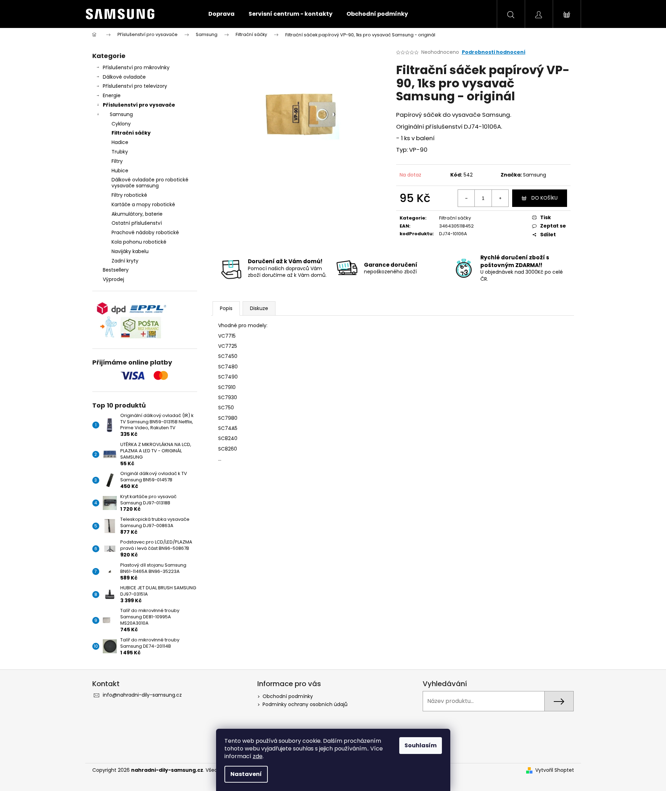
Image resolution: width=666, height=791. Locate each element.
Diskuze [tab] (259, 308)
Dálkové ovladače (124, 76)
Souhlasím (420, 745)
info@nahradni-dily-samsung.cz (142, 694)
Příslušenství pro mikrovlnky (136, 67)
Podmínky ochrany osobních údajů (305, 704)
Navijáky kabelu (130, 251)
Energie (112, 95)
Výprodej (113, 279)
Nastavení (246, 774)
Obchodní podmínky (288, 696)
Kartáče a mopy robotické (143, 204)
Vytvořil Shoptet (554, 770)
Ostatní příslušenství (137, 223)
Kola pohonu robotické (139, 241)
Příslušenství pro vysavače (139, 104)
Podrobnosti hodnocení (493, 52)
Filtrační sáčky (131, 132)
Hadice (120, 142)
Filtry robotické (129, 195)
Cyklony (121, 123)
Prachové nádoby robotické (145, 232)
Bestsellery (116, 269)
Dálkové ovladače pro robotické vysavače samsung (150, 182)
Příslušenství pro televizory (135, 85)
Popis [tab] (226, 308)
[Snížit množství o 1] (466, 198)
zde (258, 756)
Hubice (120, 170)
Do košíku (544, 197)
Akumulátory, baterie (137, 213)
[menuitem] (221, 14)
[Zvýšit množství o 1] (500, 198)
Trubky (120, 151)
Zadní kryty (125, 260)
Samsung (121, 114)
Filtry (117, 161)
